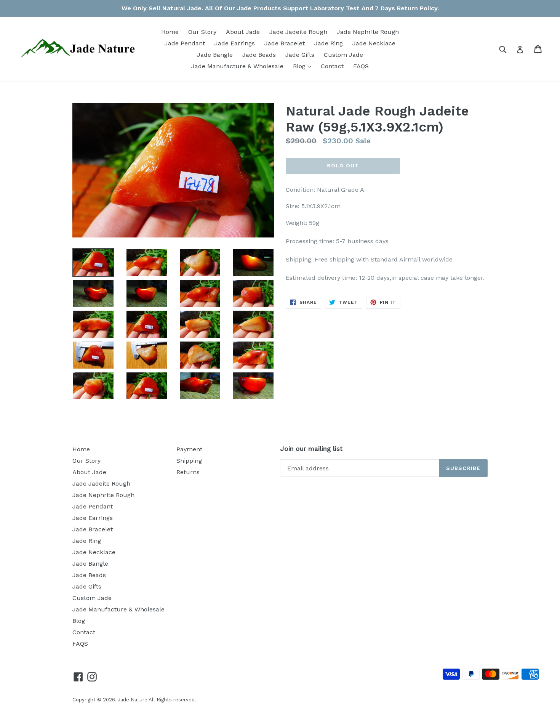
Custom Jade (343, 54)
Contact (332, 66)
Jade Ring (328, 43)
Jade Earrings (234, 43)
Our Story (202, 31)
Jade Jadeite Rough (298, 31)
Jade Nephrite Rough (368, 31)
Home (170, 31)
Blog (304, 66)
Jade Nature (132, 700)
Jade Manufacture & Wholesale (237, 66)
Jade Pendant (185, 43)
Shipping (189, 460)
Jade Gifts (299, 54)
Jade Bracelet (284, 43)
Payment (189, 449)
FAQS (361, 66)
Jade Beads (259, 54)
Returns (188, 472)
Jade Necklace (373, 43)
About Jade (243, 31)
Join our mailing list (311, 448)
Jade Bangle (215, 54)
